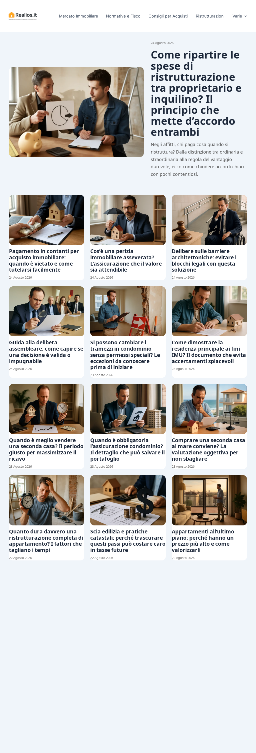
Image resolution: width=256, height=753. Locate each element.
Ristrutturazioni (210, 16)
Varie (237, 16)
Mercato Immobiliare (78, 16)
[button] (244, 16)
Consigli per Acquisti (168, 16)
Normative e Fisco (123, 16)
